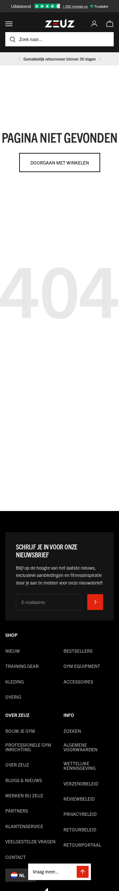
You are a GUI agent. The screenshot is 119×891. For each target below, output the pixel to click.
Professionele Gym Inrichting (28, 747)
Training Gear (22, 666)
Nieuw (12, 650)
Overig (13, 696)
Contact (15, 857)
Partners (16, 810)
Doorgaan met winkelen (59, 162)
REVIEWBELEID (79, 798)
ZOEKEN (72, 730)
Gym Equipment (81, 666)
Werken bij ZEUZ (24, 795)
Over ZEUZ (17, 764)
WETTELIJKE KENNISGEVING (79, 765)
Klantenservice (24, 826)
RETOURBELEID (79, 829)
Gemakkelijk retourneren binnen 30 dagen (59, 58)
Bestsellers (78, 650)
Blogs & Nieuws (23, 780)
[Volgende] (100, 59)
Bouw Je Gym (20, 730)
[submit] (95, 602)
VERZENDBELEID (80, 783)
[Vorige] (19, 59)
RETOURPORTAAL (82, 844)
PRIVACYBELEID (80, 814)
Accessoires (78, 681)
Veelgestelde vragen (30, 841)
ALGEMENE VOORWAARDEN (80, 747)
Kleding (14, 681)
